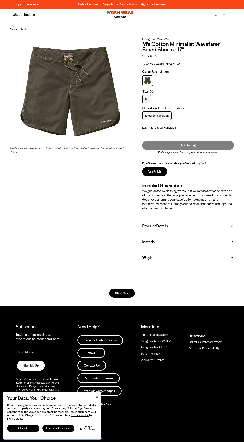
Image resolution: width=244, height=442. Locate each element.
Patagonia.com (171, 152)
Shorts (23, 29)
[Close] (97, 397)
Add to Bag (188, 145)
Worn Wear (33, 4)
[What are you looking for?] (216, 15)
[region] (52, 415)
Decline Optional (58, 428)
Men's (13, 29)
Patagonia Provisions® (154, 347)
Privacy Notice (80, 415)
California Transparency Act (206, 342)
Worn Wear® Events (152, 360)
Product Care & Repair (99, 391)
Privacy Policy (197, 335)
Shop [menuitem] (16, 15)
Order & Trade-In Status (100, 340)
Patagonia (18, 4)
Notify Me (155, 172)
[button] (224, 15)
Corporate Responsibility (204, 348)
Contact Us (92, 365)
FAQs (91, 353)
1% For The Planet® (152, 353)
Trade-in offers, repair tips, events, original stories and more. (38, 337)
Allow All (23, 428)
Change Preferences (87, 428)
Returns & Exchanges (98, 378)
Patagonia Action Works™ (156, 341)
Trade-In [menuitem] (29, 15)
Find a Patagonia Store (154, 334)
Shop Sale (122, 293)
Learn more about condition (159, 127)
